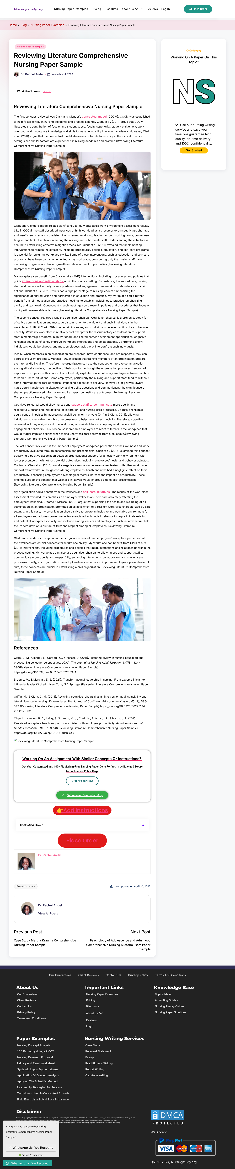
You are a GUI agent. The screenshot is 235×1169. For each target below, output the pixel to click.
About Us (127, 9)
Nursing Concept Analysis (34, 1045)
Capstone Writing (96, 1075)
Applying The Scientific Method (37, 1081)
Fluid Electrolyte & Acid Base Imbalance (43, 1099)
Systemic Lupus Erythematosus (37, 1069)
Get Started (194, 150)
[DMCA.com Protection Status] (168, 1118)
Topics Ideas (163, 994)
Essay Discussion (26, 886)
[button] (82, 825)
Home (13, 25)
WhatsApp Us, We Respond (33, 1147)
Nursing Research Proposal (35, 1057)
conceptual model (95, 116)
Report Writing (94, 1069)
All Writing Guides (166, 1000)
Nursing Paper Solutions (170, 1012)
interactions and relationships (43, 281)
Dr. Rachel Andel (50, 905)
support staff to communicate (92, 404)
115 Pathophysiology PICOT (35, 1051)
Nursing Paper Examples (71, 9)
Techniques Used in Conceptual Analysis (43, 1093)
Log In (165, 9)
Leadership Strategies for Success (39, 1087)
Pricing (96, 9)
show (47, 91)
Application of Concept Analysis (38, 1075)
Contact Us (113, 975)
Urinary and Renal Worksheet (36, 1063)
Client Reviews (88, 975)
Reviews (152, 9)
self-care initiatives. (96, 492)
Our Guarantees (60, 975)
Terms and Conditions (170, 975)
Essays (90, 1057)
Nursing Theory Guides (169, 1006)
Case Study (92, 1045)
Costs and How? (31, 825)
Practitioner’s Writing (99, 1063)
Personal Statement (98, 1051)
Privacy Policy (138, 975)
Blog (24, 25)
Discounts (111, 9)
